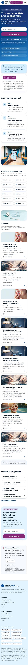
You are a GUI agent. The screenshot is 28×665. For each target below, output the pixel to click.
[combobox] (14, 29)
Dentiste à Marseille (16, 629)
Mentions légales (5, 614)
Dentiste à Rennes (6, 644)
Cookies (3, 620)
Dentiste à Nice (5, 635)
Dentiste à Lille (17, 641)
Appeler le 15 (10, 561)
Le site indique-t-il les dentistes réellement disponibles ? (12, 483)
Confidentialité (5, 618)
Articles (3, 604)
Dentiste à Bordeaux (7, 641)
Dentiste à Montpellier (7, 638)
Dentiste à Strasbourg (20, 638)
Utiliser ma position (15, 39)
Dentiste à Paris (5, 629)
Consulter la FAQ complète (8, 500)
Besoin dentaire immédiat (7, 602)
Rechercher (15, 34)
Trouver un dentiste (6, 600)
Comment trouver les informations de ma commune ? (12, 495)
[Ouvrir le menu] (25, 2)
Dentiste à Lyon (5, 632)
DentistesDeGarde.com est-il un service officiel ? (10, 477)
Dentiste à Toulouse (16, 632)
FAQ (2, 606)
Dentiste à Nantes (16, 635)
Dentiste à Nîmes (17, 644)
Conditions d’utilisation (7, 616)
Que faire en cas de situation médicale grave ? (10, 489)
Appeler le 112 (10, 565)
